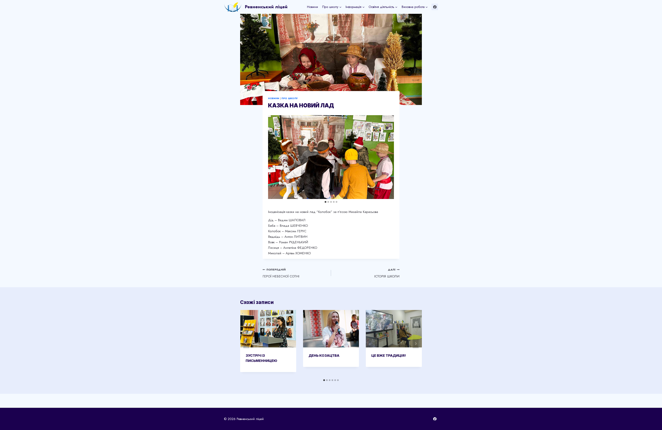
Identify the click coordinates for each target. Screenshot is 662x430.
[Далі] (416, 343)
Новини (312, 6)
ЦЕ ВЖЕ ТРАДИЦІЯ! (388, 355)
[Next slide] (391, 157)
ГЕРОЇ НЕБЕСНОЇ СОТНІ (281, 273)
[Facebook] (435, 7)
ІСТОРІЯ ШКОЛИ (386, 273)
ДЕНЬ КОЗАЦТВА (324, 355)
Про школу (290, 98)
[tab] (325, 202)
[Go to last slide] (271, 157)
